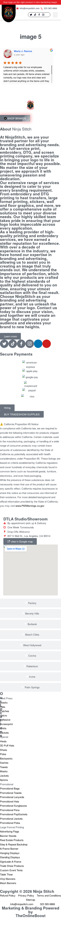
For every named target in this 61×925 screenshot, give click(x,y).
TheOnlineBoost (31, 915)
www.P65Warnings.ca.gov (29, 505)
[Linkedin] (47, 14)
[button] (55, 15)
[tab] (30, 603)
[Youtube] (46, 344)
